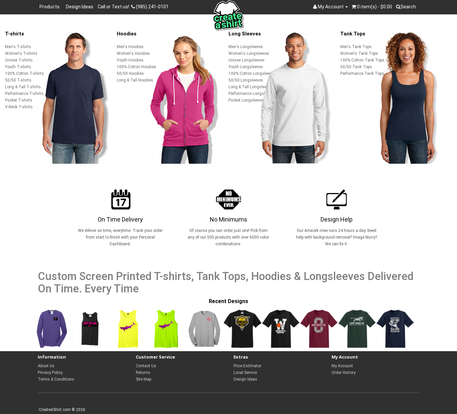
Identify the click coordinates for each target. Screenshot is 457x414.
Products (50, 6)
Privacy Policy (50, 372)
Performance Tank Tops (362, 73)
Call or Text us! (114, 6)
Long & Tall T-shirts (23, 87)
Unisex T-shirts (19, 60)
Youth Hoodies (130, 60)
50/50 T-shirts (18, 80)
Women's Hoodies (133, 53)
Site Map (143, 379)
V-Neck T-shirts (19, 107)
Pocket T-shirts (18, 100)
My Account (342, 366)
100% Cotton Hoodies (136, 66)
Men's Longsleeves (246, 46)
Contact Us (146, 366)
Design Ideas (79, 6)
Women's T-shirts (21, 53)
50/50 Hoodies (130, 73)
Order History (344, 372)
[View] (52, 329)
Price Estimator (247, 366)
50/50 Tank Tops (356, 66)
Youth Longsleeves (246, 66)
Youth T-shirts (18, 66)
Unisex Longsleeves (247, 60)
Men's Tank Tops (356, 46)
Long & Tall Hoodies (135, 80)
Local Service (245, 372)
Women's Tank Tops (359, 53)
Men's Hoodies (130, 46)
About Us (46, 366)
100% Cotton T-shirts (24, 73)
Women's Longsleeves (249, 53)
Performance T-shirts (24, 93)
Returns (143, 372)
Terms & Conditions (56, 379)
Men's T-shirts (18, 46)
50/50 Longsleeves (246, 80)
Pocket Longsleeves (246, 100)
